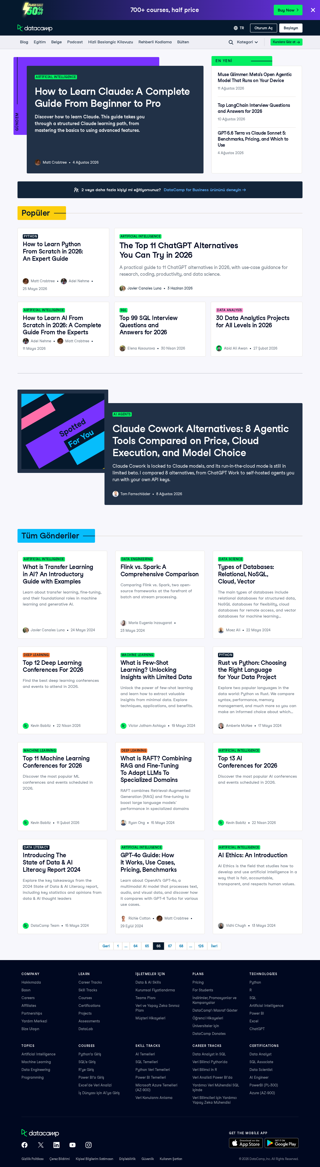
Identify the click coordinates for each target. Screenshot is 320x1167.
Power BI (257, 1013)
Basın (26, 990)
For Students (202, 990)
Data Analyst (261, 1054)
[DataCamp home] (57, 1133)
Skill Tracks (87, 990)
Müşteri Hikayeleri (150, 1018)
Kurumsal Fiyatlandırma (155, 990)
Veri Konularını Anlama (154, 1098)
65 (147, 946)
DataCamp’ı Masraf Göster (215, 1010)
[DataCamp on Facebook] (25, 1145)
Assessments (89, 1021)
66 (158, 946)
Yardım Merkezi (34, 1021)
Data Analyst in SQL (209, 1054)
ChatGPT (257, 1029)
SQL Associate (261, 1062)
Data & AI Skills (148, 982)
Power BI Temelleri (151, 1077)
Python (255, 982)
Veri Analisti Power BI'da (212, 1077)
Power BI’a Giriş (91, 1077)
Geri (106, 946)
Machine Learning (36, 1062)
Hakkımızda (31, 982)
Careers (28, 998)
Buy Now (286, 10)
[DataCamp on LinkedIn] (57, 1145)
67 (170, 946)
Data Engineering (36, 1070)
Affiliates (29, 1006)
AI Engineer (259, 1077)
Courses (85, 998)
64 (136, 946)
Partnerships (32, 1013)
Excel (254, 1021)
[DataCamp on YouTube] (73, 1145)
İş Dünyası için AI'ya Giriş (99, 1093)
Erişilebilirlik (127, 1159)
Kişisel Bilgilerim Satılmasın (94, 1159)
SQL (253, 998)
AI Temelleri (145, 1054)
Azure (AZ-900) (262, 1093)
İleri (214, 946)
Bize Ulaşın (30, 1029)
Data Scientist (261, 1070)
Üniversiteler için (205, 1026)
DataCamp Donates (209, 1034)
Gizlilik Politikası (33, 1159)
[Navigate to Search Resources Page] (231, 42)
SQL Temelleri (147, 1062)
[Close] (313, 10)
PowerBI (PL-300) (264, 1085)
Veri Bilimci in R (204, 1070)
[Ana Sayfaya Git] (35, 28)
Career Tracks (90, 982)
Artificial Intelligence (267, 1006)
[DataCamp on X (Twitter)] (41, 1145)
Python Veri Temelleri (153, 1070)
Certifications (89, 1006)
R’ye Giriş (86, 1070)
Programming (33, 1077)
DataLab (85, 1029)
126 (201, 946)
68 (181, 946)
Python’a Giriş (89, 1054)
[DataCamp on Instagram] (89, 1145)
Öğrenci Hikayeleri (207, 1018)
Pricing (198, 982)
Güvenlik (148, 1159)
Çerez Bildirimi (60, 1159)
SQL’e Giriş (87, 1062)
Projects (85, 1013)
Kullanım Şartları (171, 1159)
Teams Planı (146, 998)
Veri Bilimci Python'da (210, 1062)
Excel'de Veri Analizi (95, 1085)
